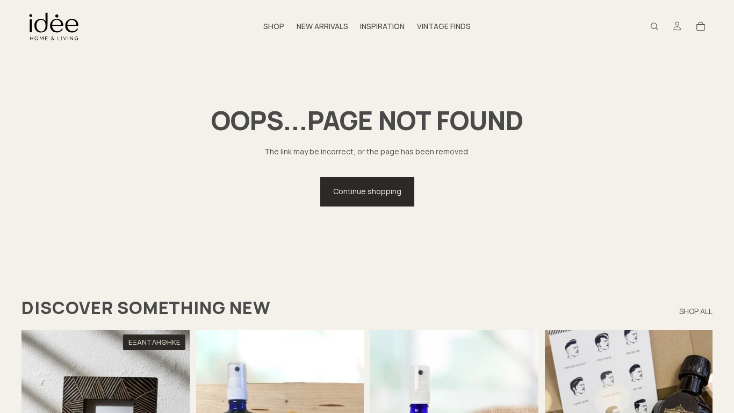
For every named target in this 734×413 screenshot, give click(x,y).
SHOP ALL (696, 311)
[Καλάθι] (701, 26)
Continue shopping (367, 191)
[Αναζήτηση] (654, 26)
